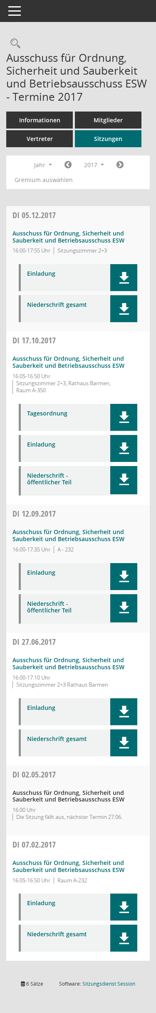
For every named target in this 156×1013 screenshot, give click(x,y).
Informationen (39, 120)
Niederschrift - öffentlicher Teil (49, 479)
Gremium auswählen (44, 180)
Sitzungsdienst (108, 983)
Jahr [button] (40, 165)
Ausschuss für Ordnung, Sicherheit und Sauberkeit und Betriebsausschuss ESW (68, 236)
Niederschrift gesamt (57, 305)
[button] (123, 277)
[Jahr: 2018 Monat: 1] (120, 165)
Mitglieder (108, 120)
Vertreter (40, 139)
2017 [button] (91, 165)
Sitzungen (108, 139)
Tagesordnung (47, 413)
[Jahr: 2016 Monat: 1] (68, 165)
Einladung (41, 273)
